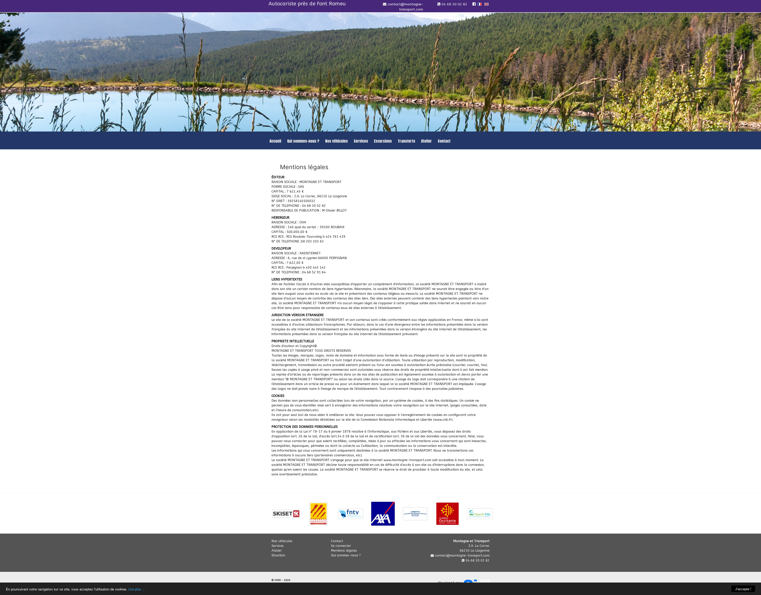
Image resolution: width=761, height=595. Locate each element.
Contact (337, 541)
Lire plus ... (136, 588)
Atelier (277, 550)
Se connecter (341, 546)
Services (278, 546)
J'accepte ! (743, 588)
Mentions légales (344, 550)
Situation (278, 555)
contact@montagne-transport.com (462, 555)
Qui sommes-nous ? (346, 555)
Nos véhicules (282, 541)
